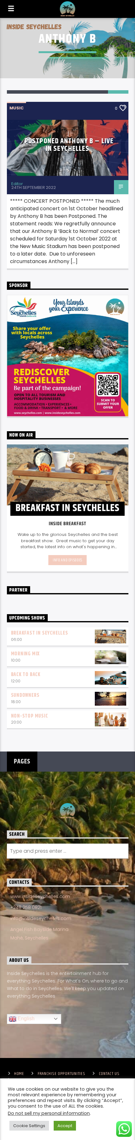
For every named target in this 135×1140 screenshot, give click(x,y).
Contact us (109, 1073)
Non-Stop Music (29, 716)
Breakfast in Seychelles (39, 633)
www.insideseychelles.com (40, 896)
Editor (17, 184)
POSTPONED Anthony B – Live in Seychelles (69, 145)
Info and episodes (67, 560)
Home (19, 1073)
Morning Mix (25, 654)
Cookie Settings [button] (29, 1126)
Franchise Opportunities (61, 1073)
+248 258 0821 (25, 907)
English (25, 1018)
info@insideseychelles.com (40, 918)
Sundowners (25, 695)
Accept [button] (64, 1126)
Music (16, 108)
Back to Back (26, 675)
